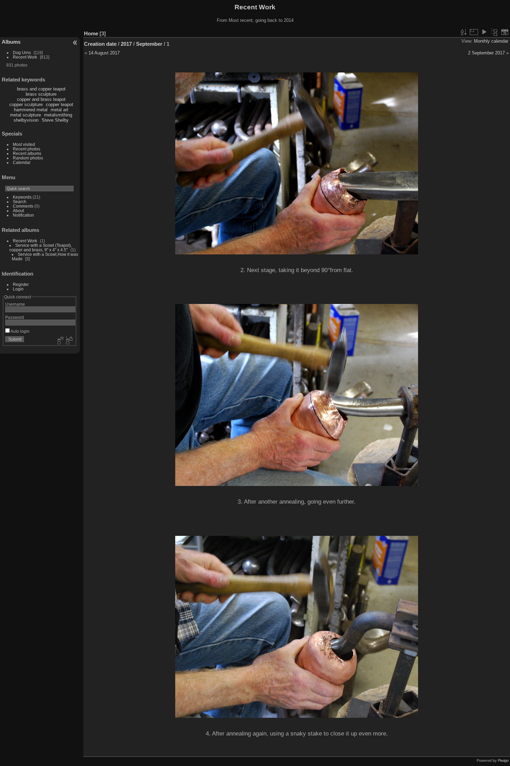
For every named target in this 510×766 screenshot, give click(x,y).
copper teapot (59, 104)
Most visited (24, 144)
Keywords (22, 197)
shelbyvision (26, 120)
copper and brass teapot (41, 99)
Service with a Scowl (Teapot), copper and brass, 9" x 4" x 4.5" (40, 247)
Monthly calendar (491, 41)
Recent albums (27, 153)
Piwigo (503, 760)
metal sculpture (25, 114)
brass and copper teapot (41, 89)
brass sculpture (41, 94)
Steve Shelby (55, 120)
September (149, 44)
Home (91, 33)
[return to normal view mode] (494, 31)
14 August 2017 (104, 52)
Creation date (100, 44)
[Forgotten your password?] (68, 340)
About (18, 210)
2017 (126, 44)
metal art (59, 109)
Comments (23, 206)
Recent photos (26, 149)
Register (21, 284)
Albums (11, 42)
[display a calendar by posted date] (504, 31)
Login (18, 289)
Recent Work (25, 57)
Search (19, 201)
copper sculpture (26, 104)
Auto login (19, 331)
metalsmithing (58, 114)
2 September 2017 (486, 52)
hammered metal (31, 109)
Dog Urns (22, 52)
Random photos (28, 158)
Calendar (22, 162)
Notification (23, 215)
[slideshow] (483, 31)
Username (15, 304)
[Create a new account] (59, 340)
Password (14, 317)
